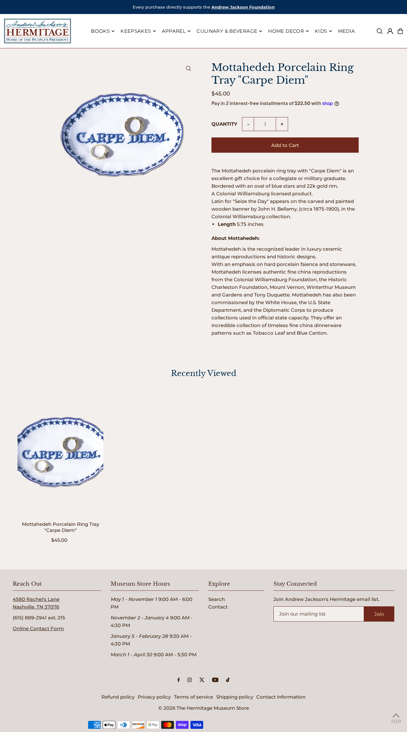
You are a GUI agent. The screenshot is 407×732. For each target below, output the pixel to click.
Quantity (224, 124)
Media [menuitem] (346, 31)
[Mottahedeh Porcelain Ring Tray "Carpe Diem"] (60, 451)
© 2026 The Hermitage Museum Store (203, 708)
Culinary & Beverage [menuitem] (227, 31)
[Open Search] (380, 31)
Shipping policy (234, 697)
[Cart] (400, 31)
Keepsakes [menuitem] (136, 31)
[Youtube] (215, 680)
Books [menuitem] (100, 31)
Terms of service (193, 697)
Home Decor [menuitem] (286, 31)
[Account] (390, 31)
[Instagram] (189, 680)
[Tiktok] (228, 680)
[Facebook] (178, 680)
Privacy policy (154, 697)
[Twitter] (201, 680)
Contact (218, 607)
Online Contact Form (38, 628)
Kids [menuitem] (321, 31)
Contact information (281, 697)
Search (216, 599)
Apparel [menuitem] (174, 31)
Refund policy (118, 697)
